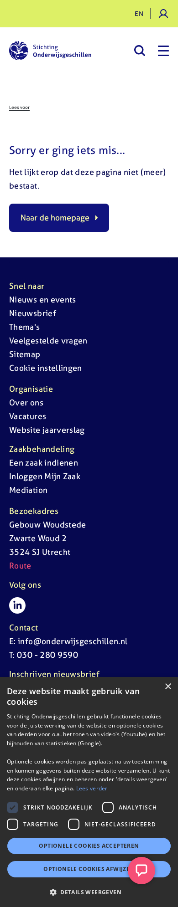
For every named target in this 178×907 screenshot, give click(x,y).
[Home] (50, 50)
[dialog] (89, 792)
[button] (89, 892)
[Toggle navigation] (163, 50)
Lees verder (92, 788)
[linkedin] (17, 605)
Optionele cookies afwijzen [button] (88, 869)
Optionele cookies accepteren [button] (89, 846)
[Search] (139, 50)
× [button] (167, 686)
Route (20, 565)
